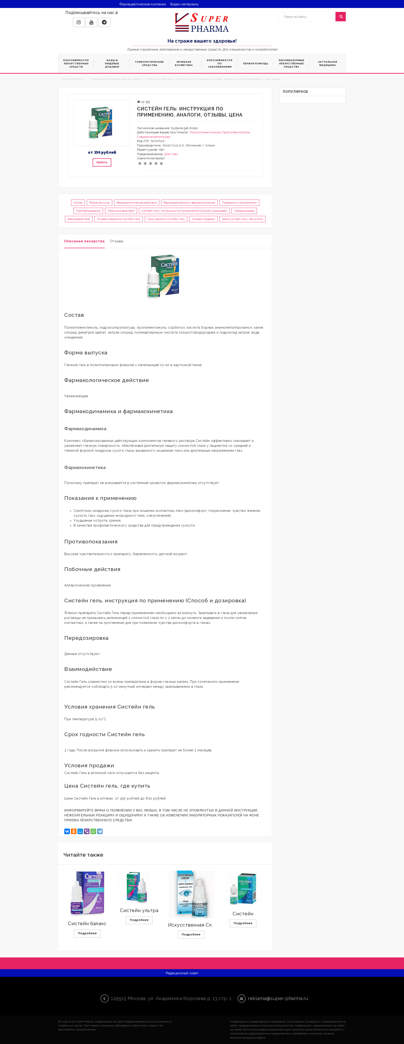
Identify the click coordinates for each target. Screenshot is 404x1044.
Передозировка (244, 210)
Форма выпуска (99, 202)
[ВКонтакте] (67, 831)
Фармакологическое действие (137, 202)
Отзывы (116, 241)
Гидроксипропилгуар (153, 136)
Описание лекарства (84, 241)
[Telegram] (100, 831)
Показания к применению (239, 202)
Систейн (243, 914)
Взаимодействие (79, 219)
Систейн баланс (87, 923)
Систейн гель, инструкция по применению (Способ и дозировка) (184, 210)
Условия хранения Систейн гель (118, 219)
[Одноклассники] (73, 831)
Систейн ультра (139, 910)
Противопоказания (88, 210)
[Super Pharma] (202, 22)
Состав (78, 202)
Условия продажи (203, 219)
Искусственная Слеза (194, 925)
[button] (79, 22)
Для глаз (170, 154)
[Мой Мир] (80, 831)
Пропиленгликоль (236, 132)
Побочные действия (121, 210)
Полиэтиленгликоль (205, 132)
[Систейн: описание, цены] (243, 888)
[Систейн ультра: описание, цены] (139, 887)
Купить (102, 162)
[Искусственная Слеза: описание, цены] (191, 894)
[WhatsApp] (93, 831)
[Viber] (87, 831)
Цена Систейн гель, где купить (242, 219)
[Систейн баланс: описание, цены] (87, 893)
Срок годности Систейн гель (166, 219)
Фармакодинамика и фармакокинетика (189, 202)
